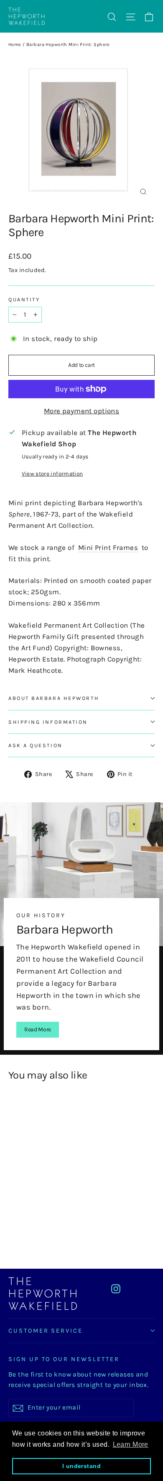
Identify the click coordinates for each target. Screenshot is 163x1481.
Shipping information (48, 722)
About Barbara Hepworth (53, 698)
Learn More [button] (130, 1444)
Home (14, 44)
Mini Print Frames (108, 547)
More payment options (82, 411)
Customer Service (45, 1330)
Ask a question (35, 745)
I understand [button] (81, 1466)
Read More (37, 1029)
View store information (52, 474)
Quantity (24, 299)
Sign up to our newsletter (64, 1359)
